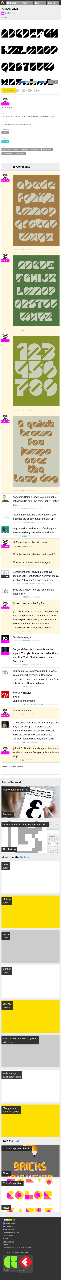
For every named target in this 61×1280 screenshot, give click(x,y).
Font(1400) (24, 149)
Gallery (25, 3)
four (5, 17)
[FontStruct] (2, 3)
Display (5, 132)
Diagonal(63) (20, 153)
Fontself (22, 1270)
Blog (17, 1141)
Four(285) (6, 149)
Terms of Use (8, 1226)
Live (37, 3)
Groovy (5, 141)
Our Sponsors (8, 1242)
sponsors (24, 1252)
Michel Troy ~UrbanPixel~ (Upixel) (33, 704)
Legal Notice (8, 1235)
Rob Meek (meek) (28, 583)
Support (51, 3)
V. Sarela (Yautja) (27, 522)
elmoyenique (26, 664)
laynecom (25, 508)
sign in (10, 766)
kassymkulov (26, 640)
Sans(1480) (47, 149)
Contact (6, 1245)
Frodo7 (24, 742)
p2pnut (24, 536)
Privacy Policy (8, 1229)
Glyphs (6, 1270)
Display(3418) (7, 153)
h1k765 (24, 597)
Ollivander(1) (35, 149)
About (5, 1238)
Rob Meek (27, 1247)
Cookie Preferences (11, 1232)
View (50, 82)
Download (10, 90)
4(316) (15, 149)
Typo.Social (10, 1223)
